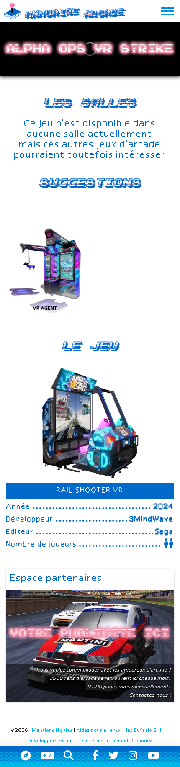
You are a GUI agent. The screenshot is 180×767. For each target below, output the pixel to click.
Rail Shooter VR (90, 490)
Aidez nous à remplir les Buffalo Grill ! (122, 730)
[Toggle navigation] (167, 11)
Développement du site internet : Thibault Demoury (90, 741)
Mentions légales (52, 730)
